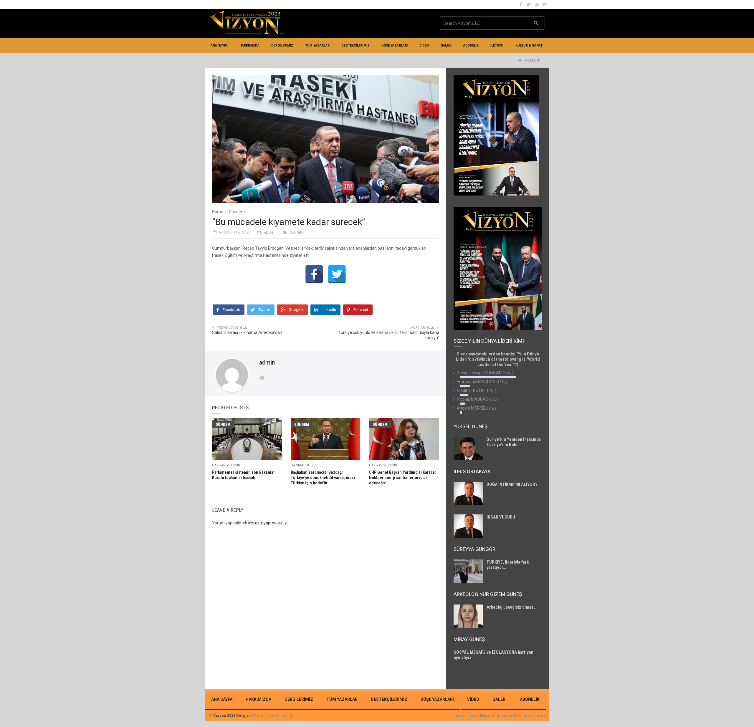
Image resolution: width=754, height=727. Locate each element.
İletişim (497, 45)
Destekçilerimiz (355, 45)
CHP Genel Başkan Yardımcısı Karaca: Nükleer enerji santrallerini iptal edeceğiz (402, 477)
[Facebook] (314, 274)
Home (217, 211)
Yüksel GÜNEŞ (470, 426)
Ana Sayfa (219, 45)
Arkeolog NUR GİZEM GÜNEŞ (488, 594)
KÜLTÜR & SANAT (529, 45)
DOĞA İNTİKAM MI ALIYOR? (512, 484)
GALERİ (446, 45)
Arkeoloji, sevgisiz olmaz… (512, 607)
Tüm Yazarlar (317, 45)
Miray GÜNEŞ (469, 639)
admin (269, 233)
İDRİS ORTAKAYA (472, 471)
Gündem (237, 211)
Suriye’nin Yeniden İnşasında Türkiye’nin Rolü (514, 442)
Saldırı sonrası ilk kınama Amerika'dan (247, 332)
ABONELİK (471, 45)
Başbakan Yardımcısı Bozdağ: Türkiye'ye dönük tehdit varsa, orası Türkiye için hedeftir (323, 477)
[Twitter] (337, 274)
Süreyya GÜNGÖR (474, 549)
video (424, 45)
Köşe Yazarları (394, 45)
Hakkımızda (249, 45)
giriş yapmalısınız (271, 523)
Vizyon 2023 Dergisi (231, 715)
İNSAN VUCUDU (501, 517)
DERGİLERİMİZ (282, 45)
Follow (532, 60)
